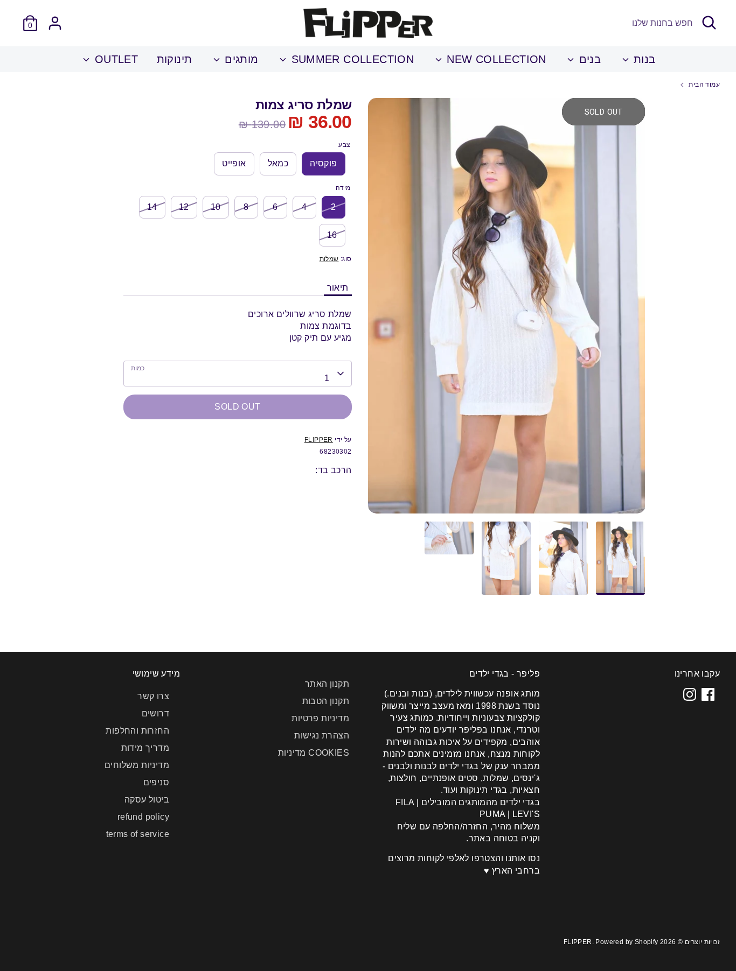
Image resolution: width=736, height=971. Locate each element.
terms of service (137, 834)
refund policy (143, 816)
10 (216, 207)
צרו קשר (153, 696)
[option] (506, 310)
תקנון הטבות (325, 701)
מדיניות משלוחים (137, 765)
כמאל (278, 163)
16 (332, 235)
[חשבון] (55, 23)
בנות (643, 59)
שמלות (329, 259)
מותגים (240, 59)
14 (152, 207)
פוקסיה (323, 163)
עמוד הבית (704, 84)
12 (184, 207)
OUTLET (114, 59)
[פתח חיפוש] (709, 22)
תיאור (338, 287)
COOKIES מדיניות (313, 752)
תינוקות (174, 59)
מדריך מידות (145, 747)
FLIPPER (318, 440)
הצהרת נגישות (321, 735)
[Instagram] (689, 694)
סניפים (156, 782)
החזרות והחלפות (137, 730)
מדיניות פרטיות (320, 718)
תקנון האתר (327, 683)
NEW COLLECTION (494, 59)
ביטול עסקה (146, 799)
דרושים (155, 713)
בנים (588, 59)
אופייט (234, 163)
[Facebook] (708, 694)
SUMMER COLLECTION (351, 59)
